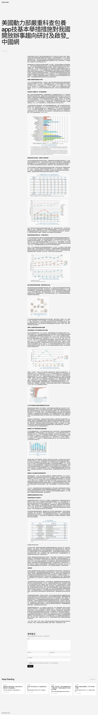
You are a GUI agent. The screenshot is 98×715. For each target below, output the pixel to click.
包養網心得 (49, 108)
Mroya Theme (7, 712)
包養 (29, 74)
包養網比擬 (46, 83)
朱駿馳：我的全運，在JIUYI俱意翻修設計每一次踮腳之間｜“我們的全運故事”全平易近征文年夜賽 (61, 688)
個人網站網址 (29, 657)
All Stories (92, 679)
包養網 (51, 339)
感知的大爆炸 (5, 2)
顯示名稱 (29, 652)
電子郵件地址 (52, 652)
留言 (28, 638)
